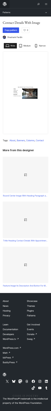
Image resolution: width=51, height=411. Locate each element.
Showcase (32, 301)
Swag (31, 339)
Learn (5, 324)
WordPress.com (12, 348)
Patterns (6, 12)
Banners (21, 140)
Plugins (30, 310)
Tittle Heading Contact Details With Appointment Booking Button (25, 240)
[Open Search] (38, 4)
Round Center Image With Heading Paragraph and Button (25, 196)
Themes (31, 306)
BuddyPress (10, 362)
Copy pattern (11, 30)
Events (30, 329)
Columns (30, 140)
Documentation (10, 329)
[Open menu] (46, 4)
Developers (8, 334)
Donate (32, 334)
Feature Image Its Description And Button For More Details (25, 286)
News (5, 306)
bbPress (8, 357)
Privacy (6, 315)
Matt (6, 352)
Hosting (6, 310)
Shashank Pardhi (14, 37)
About (13, 140)
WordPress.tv (11, 339)
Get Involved (33, 324)
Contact (40, 140)
